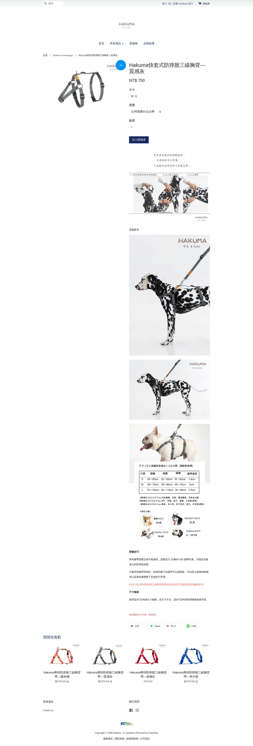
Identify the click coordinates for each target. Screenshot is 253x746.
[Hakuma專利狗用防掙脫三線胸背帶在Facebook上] (131, 711)
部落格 (133, 43)
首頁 (101, 43)
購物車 (206, 3)
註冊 (175, 3)
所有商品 (116, 43)
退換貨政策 (132, 738)
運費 (132, 105)
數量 (132, 120)
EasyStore (153, 732)
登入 (164, 3)
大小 (132, 89)
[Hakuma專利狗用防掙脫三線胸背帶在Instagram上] (137, 711)
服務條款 (108, 738)
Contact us (48, 710)
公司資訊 (145, 738)
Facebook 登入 (185, 3)
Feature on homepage (63, 55)
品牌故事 (149, 43)
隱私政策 (119, 738)
